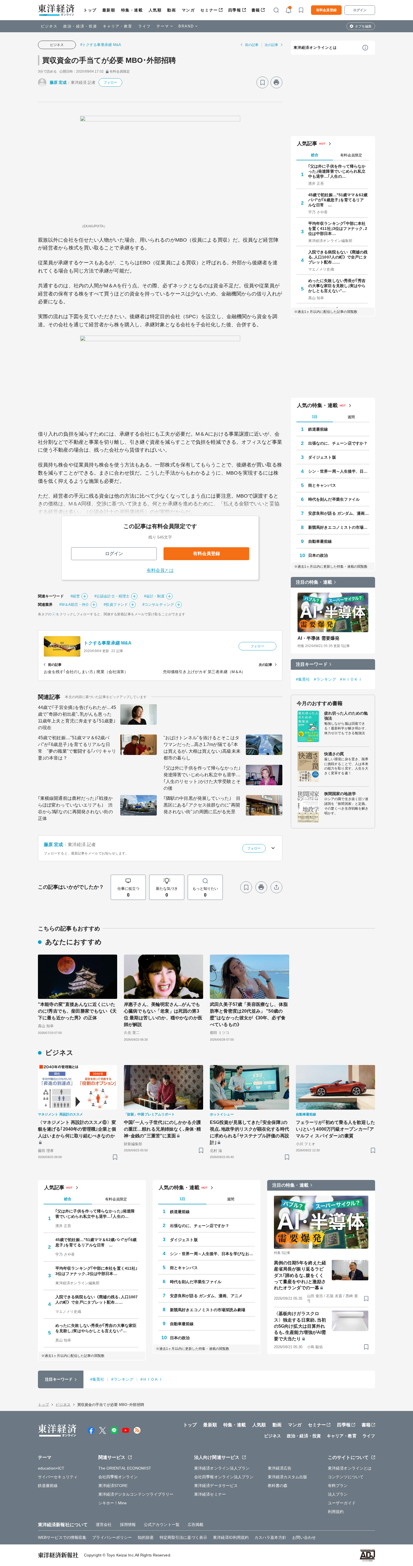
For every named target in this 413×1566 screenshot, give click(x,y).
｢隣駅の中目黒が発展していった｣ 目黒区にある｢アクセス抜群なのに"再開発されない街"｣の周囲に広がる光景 (202, 805)
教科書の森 (278, 1485)
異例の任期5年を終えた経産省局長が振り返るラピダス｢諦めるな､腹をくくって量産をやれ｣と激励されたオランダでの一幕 (300, 1275)
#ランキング (325, 679)
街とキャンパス (322, 485)
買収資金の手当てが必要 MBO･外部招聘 (109, 60)
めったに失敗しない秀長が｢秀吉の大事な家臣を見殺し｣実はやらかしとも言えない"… (337, 285)
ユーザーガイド (342, 1503)
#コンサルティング (158, 604)
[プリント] (276, 82)
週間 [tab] (351, 417)
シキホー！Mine (112, 1503)
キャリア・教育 (118, 26)
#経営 (75, 596)
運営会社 (104, 1524)
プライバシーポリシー (112, 1537)
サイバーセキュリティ (58, 1477)
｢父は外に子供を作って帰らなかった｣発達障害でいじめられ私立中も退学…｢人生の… (337, 171)
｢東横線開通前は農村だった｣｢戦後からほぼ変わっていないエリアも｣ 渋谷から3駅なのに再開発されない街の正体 (75, 808)
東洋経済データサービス (216, 1485)
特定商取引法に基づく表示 (183, 1537)
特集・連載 (132, 10)
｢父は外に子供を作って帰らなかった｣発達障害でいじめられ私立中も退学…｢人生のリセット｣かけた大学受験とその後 (202, 778)
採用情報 (128, 1524)
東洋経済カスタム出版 (287, 1477)
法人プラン (338, 1494)
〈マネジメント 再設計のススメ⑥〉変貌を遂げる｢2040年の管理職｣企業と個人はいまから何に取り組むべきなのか (77, 1129)
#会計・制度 (154, 596)
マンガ (188, 10)
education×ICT (51, 1468)
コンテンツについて (346, 1477)
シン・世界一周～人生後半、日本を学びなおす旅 (338, 471)
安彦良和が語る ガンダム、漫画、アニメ (338, 513)
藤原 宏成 (58, 82)
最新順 (108, 10)
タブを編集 (363, 26)
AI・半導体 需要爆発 (318, 638)
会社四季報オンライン (118, 1477)
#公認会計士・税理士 (112, 596)
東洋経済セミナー (210, 1494)
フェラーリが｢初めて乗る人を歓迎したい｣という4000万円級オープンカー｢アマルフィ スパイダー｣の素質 (335, 1129)
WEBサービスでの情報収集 (62, 1537)
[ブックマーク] (262, 82)
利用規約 (336, 1511)
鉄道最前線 (318, 429)
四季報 (234, 10)
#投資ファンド (116, 604)
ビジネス (49, 26)
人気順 (155, 10)
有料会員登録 (326, 10)
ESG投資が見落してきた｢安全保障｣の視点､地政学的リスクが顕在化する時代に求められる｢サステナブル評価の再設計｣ (249, 1132)
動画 (171, 10)
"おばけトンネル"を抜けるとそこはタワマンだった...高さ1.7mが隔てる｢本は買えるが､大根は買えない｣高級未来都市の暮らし (202, 747)
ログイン (360, 10)
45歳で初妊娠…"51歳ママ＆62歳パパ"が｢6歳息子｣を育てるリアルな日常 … (337, 200)
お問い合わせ (304, 1537)
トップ (90, 10)
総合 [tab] (314, 155)
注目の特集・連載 (314, 582)
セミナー (209, 10)
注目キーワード (312, 664)
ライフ (144, 26)
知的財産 (145, 1537)
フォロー (110, 82)
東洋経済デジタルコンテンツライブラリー (136, 1494)
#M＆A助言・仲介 (74, 604)
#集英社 (303, 679)
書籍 (255, 10)
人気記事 (307, 143)
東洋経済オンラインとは (315, 47)
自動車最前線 (320, 541)
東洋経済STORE (113, 1485)
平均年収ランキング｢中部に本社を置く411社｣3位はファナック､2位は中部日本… (337, 228)
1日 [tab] (314, 417)
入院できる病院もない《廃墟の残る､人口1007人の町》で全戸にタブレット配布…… (338, 257)
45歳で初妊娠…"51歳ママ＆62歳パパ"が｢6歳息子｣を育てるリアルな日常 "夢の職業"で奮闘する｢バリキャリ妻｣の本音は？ (77, 747)
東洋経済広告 (280, 1468)
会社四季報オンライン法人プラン (224, 1477)
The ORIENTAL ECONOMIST (124, 1468)
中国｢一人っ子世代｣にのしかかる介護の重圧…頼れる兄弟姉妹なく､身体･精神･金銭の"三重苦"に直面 (162, 1129)
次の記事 (271, 45)
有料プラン (338, 1485)
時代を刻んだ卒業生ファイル (334, 499)
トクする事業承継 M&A (107, 643)
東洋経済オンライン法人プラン (221, 1468)
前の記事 (251, 45)
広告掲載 (195, 1524)
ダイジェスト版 (322, 457)
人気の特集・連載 (317, 405)
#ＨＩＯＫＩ (351, 679)
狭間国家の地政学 (340, 793)
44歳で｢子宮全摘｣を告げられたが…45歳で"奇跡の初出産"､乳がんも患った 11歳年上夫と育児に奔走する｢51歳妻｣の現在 (77, 717)
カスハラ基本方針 (270, 1537)
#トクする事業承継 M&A (100, 45)
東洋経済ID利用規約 (231, 1537)
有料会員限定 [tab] (351, 155)
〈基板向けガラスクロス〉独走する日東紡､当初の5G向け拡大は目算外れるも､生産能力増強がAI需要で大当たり (300, 1326)
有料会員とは (160, 570)
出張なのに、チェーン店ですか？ (338, 443)
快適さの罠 (334, 754)
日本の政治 (318, 555)
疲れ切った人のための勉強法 (346, 715)
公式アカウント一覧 (162, 1524)
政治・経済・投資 (80, 26)
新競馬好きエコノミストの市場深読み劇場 (338, 527)
